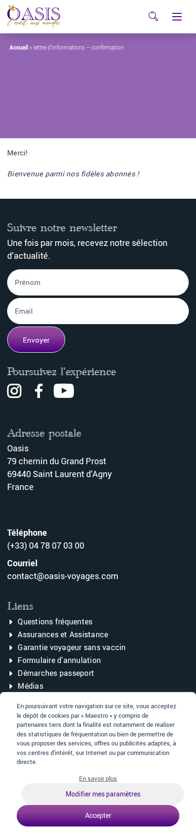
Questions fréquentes (55, 621)
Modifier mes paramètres (103, 793)
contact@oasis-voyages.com (62, 575)
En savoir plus (98, 778)
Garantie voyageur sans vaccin (72, 647)
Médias (30, 686)
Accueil (19, 47)
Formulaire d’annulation (59, 660)
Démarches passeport (56, 673)
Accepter (98, 815)
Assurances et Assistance (63, 634)
